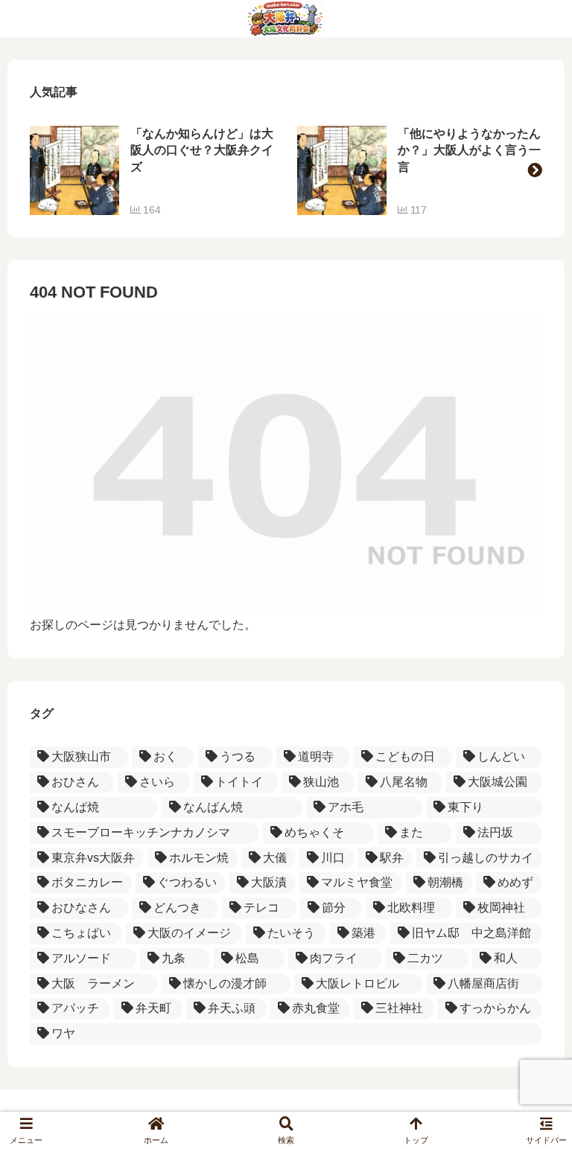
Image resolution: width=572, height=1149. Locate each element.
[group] (152, 170)
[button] (534, 170)
